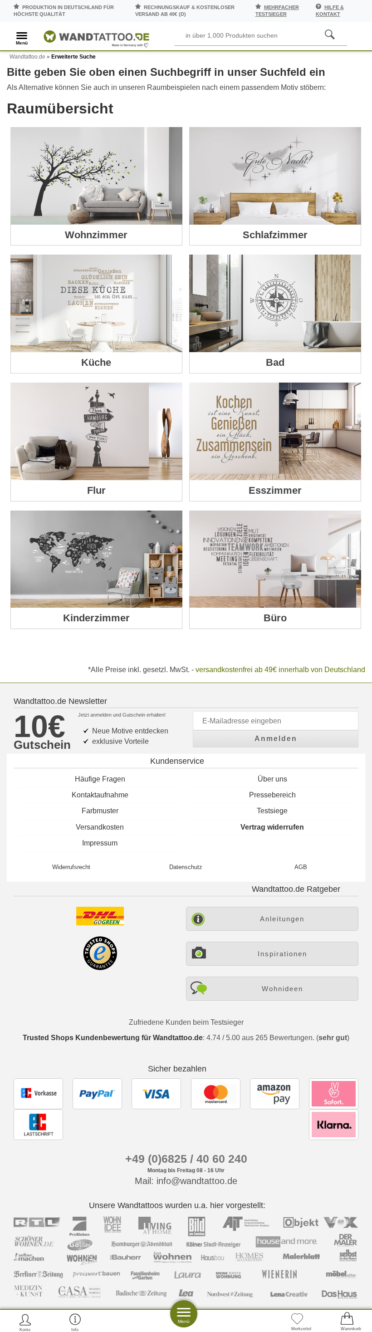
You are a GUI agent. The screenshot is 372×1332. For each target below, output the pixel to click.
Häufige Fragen (100, 779)
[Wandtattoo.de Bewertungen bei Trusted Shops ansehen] (100, 968)
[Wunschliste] (297, 1322)
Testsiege (272, 811)
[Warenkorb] (347, 1322)
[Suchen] (330, 35)
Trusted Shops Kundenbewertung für (113, 1038)
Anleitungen (282, 919)
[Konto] (25, 1322)
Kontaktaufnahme (100, 795)
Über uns (272, 779)
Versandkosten (100, 827)
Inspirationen (282, 954)
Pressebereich (272, 795)
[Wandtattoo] (96, 37)
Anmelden (276, 738)
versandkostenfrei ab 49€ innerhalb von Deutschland (280, 669)
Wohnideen (282, 989)
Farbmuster (100, 811)
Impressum (99, 843)
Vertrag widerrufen (272, 827)
